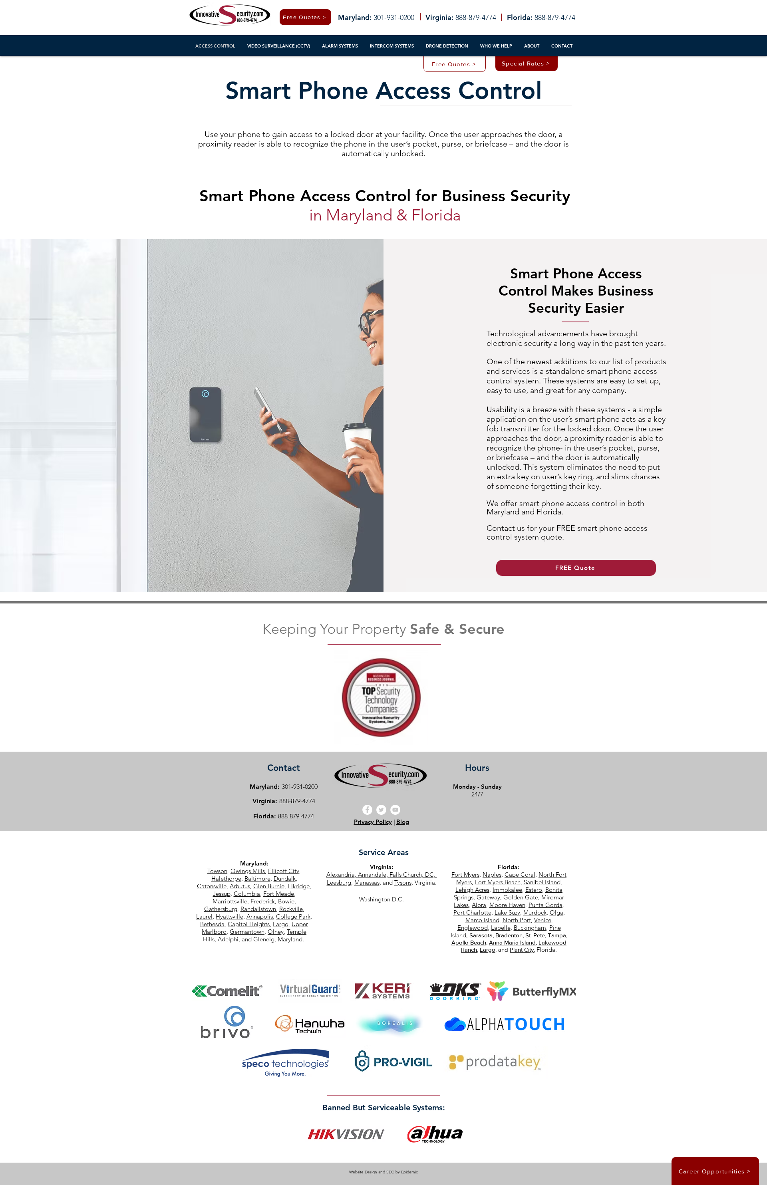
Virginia (380, 867)
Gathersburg (220, 909)
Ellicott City (283, 871)
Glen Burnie (268, 886)
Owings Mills (247, 871)
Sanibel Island (542, 882)
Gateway (488, 897)
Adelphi (228, 939)
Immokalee (507, 889)
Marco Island (482, 920)
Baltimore (257, 878)
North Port (517, 920)
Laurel (204, 916)
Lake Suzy (507, 912)
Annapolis (259, 916)
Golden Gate (520, 897)
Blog (402, 822)
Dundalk (285, 878)
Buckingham (530, 927)
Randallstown (258, 909)
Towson (217, 871)
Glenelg (263, 939)
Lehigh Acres (472, 889)
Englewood (472, 927)
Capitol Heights (249, 924)
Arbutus (240, 886)
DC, (431, 874)
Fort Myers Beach (498, 882)
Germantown (247, 931)
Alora (479, 905)
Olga (556, 912)
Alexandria (340, 874)
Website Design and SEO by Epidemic (383, 1172)
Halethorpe (226, 878)
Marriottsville (230, 901)
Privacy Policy (373, 822)
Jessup (221, 893)
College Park (293, 916)
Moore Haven (507, 905)
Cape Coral (520, 874)
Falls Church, (407, 874)
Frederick (262, 901)
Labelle (501, 927)
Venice (542, 920)
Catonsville (212, 886)
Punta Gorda (545, 905)
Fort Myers (465, 874)
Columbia (247, 893)
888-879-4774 (297, 801)
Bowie (286, 901)
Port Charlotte (472, 912)
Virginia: (265, 801)
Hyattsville (229, 916)
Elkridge (299, 886)
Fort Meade (278, 893)
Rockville (291, 909)
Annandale (372, 874)
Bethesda (212, 924)
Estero (533, 889)
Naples (492, 874)
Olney (276, 931)
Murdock (534, 912)
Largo (280, 924)
